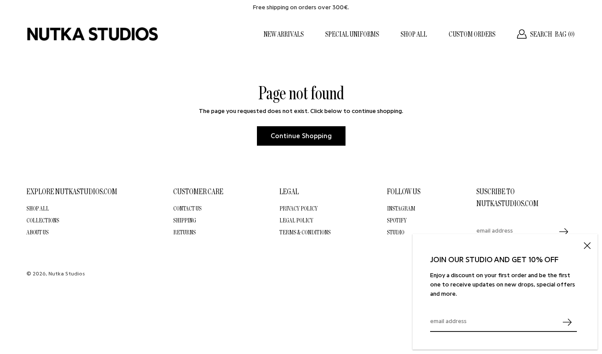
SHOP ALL (414, 34)
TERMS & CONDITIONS (305, 232)
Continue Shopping (301, 135)
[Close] (587, 244)
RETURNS (184, 232)
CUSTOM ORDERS (472, 34)
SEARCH (541, 34)
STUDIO (395, 232)
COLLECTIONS (42, 220)
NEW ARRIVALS (284, 34)
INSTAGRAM (401, 208)
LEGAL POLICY (296, 220)
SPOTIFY (397, 220)
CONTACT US (187, 208)
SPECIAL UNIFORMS (352, 34)
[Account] (522, 34)
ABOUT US (37, 232)
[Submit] (567, 322)
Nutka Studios (66, 273)
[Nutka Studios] (92, 34)
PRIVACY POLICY (298, 208)
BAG (565, 34)
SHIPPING (184, 220)
